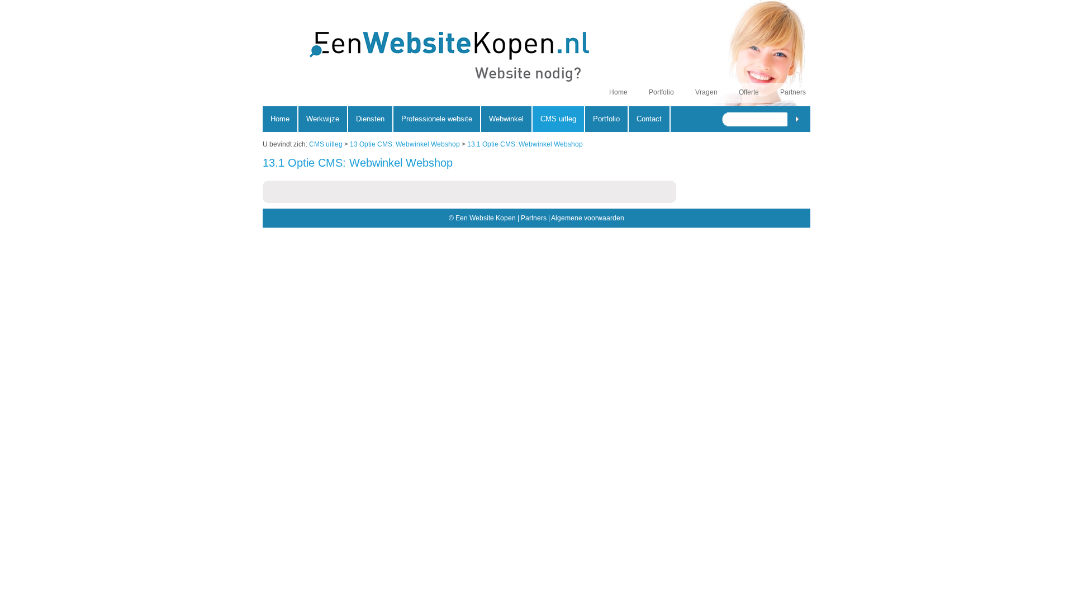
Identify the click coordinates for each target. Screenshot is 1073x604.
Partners (793, 92)
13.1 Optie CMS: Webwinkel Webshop (525, 144)
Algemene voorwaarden (587, 218)
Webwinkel (506, 119)
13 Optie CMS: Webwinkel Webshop (405, 144)
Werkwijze (322, 119)
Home (618, 92)
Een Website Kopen (421, 59)
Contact (649, 119)
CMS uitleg (326, 144)
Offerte (749, 92)
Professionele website (436, 119)
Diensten (370, 119)
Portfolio (661, 92)
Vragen (706, 92)
